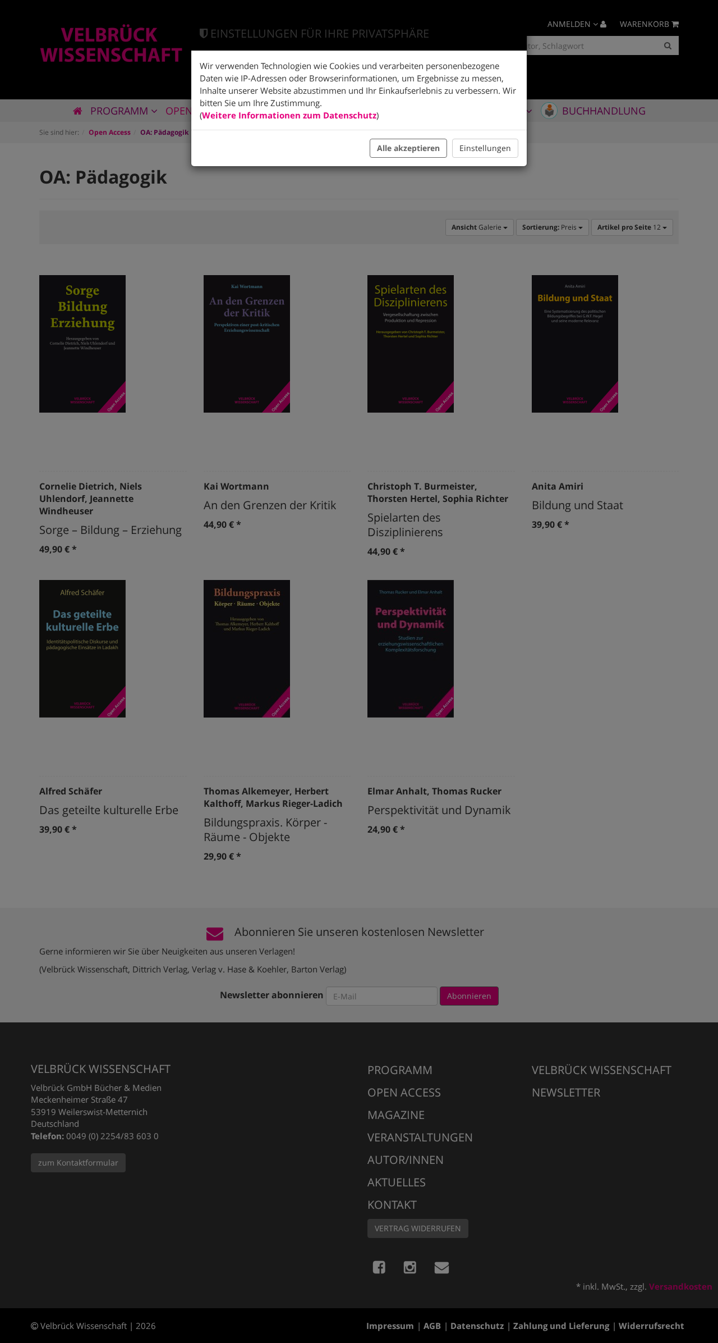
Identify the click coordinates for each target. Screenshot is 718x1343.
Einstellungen (485, 148)
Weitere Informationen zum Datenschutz (289, 115)
